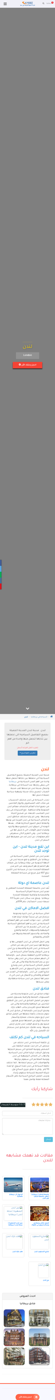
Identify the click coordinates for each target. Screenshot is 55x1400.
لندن (26, 717)
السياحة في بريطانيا (39, 717)
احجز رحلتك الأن (28, 365)
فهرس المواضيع (28, 753)
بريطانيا (12, 782)
